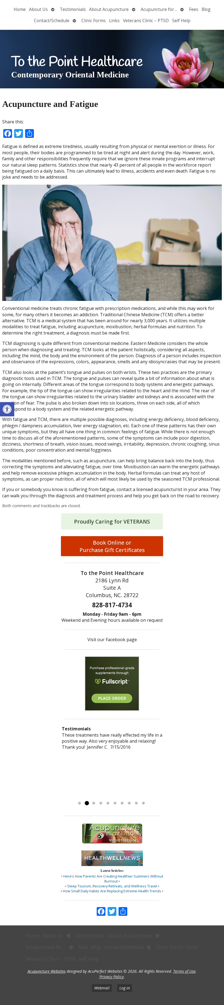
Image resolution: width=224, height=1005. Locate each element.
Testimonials (73, 9)
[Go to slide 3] (93, 803)
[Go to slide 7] (122, 803)
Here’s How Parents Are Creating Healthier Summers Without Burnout (113, 879)
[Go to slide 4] (101, 803)
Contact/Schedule (51, 21)
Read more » (118, 796)
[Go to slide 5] (108, 803)
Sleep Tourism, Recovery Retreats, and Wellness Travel (112, 886)
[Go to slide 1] (79, 803)
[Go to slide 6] (115, 803)
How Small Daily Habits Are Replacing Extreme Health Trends (112, 890)
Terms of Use (184, 971)
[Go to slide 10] (143, 803)
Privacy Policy (111, 976)
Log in (124, 988)
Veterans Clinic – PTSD (146, 21)
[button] (7, 409)
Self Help (181, 21)
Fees (193, 9)
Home (20, 9)
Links (114, 21)
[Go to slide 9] (136, 803)
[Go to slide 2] (86, 803)
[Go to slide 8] (129, 803)
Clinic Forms (93, 21)
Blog (206, 9)
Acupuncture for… (159, 9)
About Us (38, 9)
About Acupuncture (109, 9)
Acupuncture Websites (47, 971)
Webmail (102, 988)
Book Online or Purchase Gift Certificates (112, 546)
